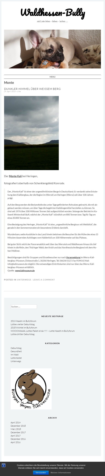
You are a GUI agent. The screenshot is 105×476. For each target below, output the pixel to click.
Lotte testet (16, 358)
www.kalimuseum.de (25, 270)
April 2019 (16, 422)
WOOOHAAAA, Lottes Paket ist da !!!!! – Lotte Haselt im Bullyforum (43, 330)
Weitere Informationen (61, 473)
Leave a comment (44, 279)
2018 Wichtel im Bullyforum (24, 327)
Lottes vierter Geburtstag (23, 324)
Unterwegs (24, 279)
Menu (52, 77)
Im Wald (14, 354)
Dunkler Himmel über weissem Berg (32, 89)
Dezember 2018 (18, 425)
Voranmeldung (73, 257)
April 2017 (16, 435)
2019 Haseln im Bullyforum (23, 321)
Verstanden (41, 473)
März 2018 (16, 429)
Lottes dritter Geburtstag (22, 334)
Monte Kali (15, 176)
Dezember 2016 (18, 439)
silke (19, 91)
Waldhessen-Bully (52, 12)
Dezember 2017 (18, 432)
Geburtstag (16, 348)
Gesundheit (16, 351)
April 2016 (16, 442)
